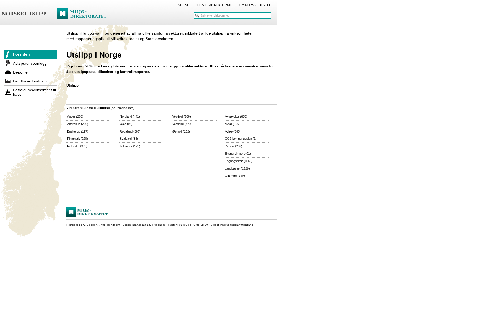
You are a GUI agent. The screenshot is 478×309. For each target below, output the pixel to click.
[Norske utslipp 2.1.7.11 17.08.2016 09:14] (56, 14)
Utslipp (72, 85)
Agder (75, 116)
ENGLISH (182, 5)
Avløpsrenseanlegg (30, 63)
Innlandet (77, 146)
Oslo (126, 124)
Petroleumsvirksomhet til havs (34, 92)
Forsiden (21, 54)
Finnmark (77, 138)
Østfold (181, 131)
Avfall (233, 124)
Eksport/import (238, 153)
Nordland (130, 116)
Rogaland (130, 131)
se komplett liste (122, 108)
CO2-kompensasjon (241, 138)
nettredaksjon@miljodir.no (236, 224)
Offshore (235, 175)
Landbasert (237, 168)
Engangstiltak (239, 161)
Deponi (233, 146)
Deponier (21, 72)
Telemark (130, 146)
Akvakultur (236, 116)
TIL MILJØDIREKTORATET (215, 5)
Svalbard (129, 138)
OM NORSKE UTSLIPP (255, 5)
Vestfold (181, 116)
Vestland (182, 124)
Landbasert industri (30, 81)
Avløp (233, 131)
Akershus (77, 124)
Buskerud (77, 131)
